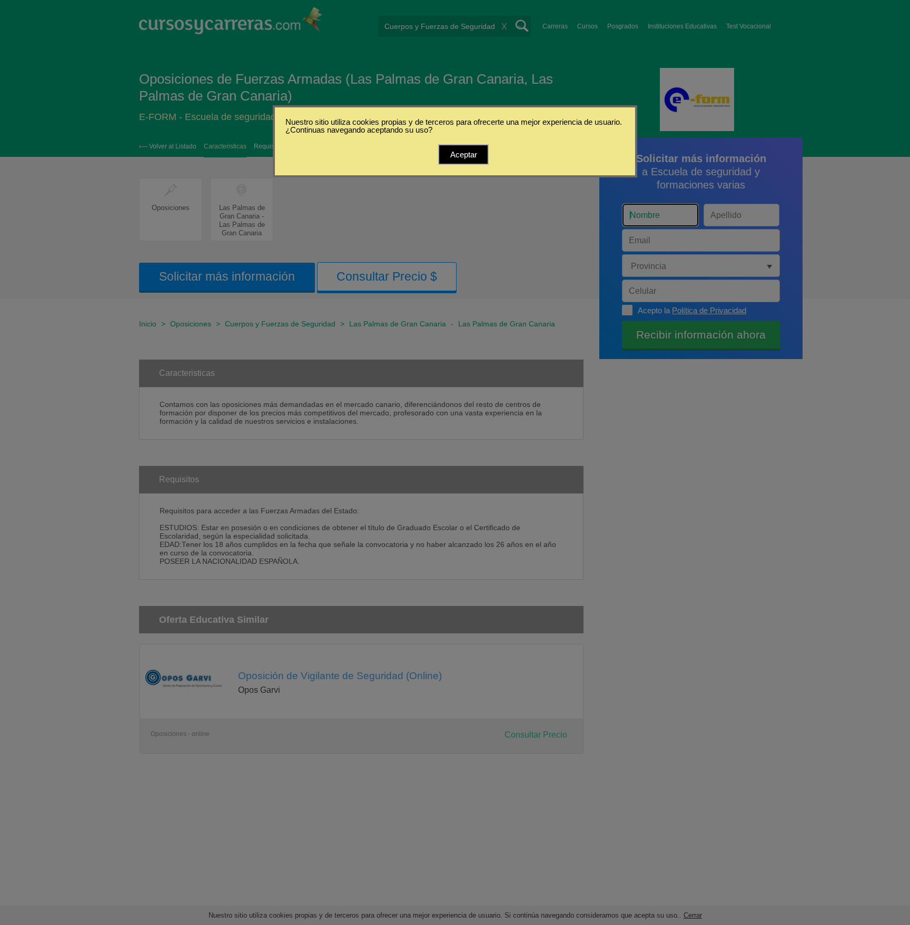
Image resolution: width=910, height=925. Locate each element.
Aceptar (463, 154)
